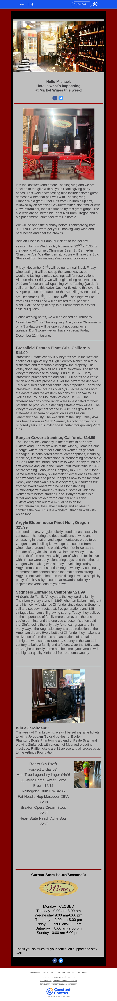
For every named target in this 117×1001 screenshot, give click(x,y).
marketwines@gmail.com (56, 984)
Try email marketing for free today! (59, 996)
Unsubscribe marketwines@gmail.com (58, 977)
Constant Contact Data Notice (65, 981)
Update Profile (45, 981)
